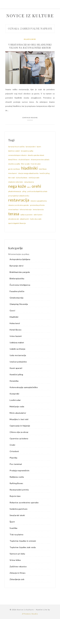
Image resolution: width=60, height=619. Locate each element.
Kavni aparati (16, 368)
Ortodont (14, 451)
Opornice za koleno (19, 438)
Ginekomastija (16, 297)
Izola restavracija (18, 355)
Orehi (12, 445)
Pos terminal (16, 464)
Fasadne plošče (17, 291)
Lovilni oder (15, 400)
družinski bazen (24, 159)
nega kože (17, 186)
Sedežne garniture (18, 509)
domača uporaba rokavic (36, 155)
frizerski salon (36, 164)
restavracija (18, 200)
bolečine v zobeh (14, 151)
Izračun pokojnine (18, 361)
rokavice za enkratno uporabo (18, 205)
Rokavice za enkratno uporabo (24, 502)
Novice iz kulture (30, 15)
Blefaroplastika (17, 278)
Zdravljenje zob (17, 579)
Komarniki (14, 393)
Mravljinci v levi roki (19, 419)
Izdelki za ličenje (17, 349)
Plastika (13, 457)
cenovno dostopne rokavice (17, 155)
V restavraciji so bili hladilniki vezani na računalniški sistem (30, 46)
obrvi (29, 187)
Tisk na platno (16, 534)
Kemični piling (16, 374)
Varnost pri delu (17, 553)
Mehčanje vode (17, 406)
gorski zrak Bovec (14, 169)
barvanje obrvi (31, 146)
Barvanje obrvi (16, 265)
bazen (39, 146)
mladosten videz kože (15, 182)
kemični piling (45, 173)
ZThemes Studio (30, 614)
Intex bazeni (12, 173)
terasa (13, 214)
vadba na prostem (26, 215)
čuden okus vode (35, 219)
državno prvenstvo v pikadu (40, 159)
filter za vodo (25, 164)
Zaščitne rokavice (18, 566)
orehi (36, 186)
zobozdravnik (24, 219)
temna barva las (38, 209)
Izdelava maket (17, 342)
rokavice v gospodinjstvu (38, 201)
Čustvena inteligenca (20, 285)
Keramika (14, 381)
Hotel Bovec (15, 329)
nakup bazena (29, 182)
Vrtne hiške (15, 560)
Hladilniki (30, 39)
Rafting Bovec (16, 483)
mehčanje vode (34, 178)
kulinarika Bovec (21, 178)
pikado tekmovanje (14, 191)
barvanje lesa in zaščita (16, 146)
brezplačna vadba (27, 151)
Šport (12, 521)
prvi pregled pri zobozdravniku (18, 196)
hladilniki (29, 168)
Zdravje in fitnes (18, 573)
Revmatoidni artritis (19, 489)
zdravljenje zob (13, 219)
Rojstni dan (15, 496)
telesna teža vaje (26, 209)
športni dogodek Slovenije (17, 223)
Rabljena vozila (17, 477)
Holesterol (15, 323)
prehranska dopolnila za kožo (37, 191)
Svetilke (13, 528)
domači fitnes (12, 159)
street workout (13, 209)
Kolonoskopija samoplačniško (24, 387)
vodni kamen (38, 215)
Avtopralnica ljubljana (20, 259)
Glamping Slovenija (19, 304)
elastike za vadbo (14, 164)
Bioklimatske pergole (20, 272)
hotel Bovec (43, 169)
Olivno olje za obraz (19, 432)
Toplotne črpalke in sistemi (23, 541)
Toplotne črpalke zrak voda (23, 547)
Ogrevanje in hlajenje (20, 425)
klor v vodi (11, 178)
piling (24, 191)
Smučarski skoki (17, 515)
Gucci (12, 310)
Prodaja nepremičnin (19, 470)
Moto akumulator (18, 413)
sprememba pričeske (37, 205)
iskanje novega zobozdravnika (28, 173)
